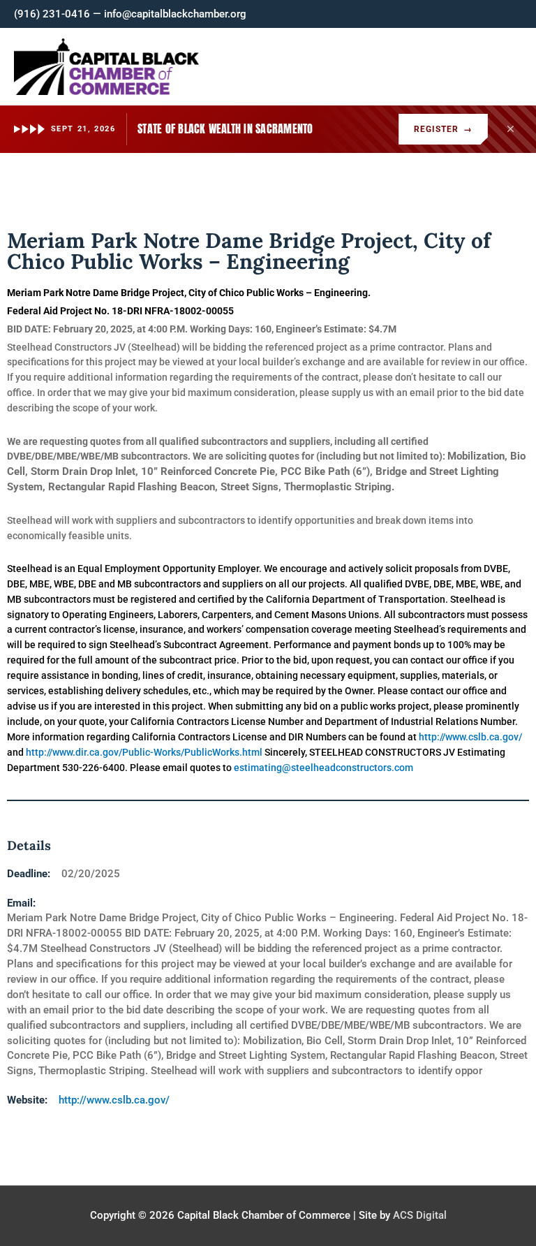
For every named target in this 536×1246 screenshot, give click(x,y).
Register (443, 129)
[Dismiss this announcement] (510, 129)
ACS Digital (420, 1215)
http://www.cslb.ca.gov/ (114, 1100)
